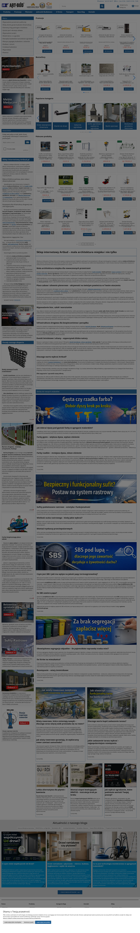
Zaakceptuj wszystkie (43, 922)
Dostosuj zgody (29, 922)
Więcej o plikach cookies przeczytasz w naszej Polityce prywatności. (22, 918)
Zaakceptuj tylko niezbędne (12, 922)
